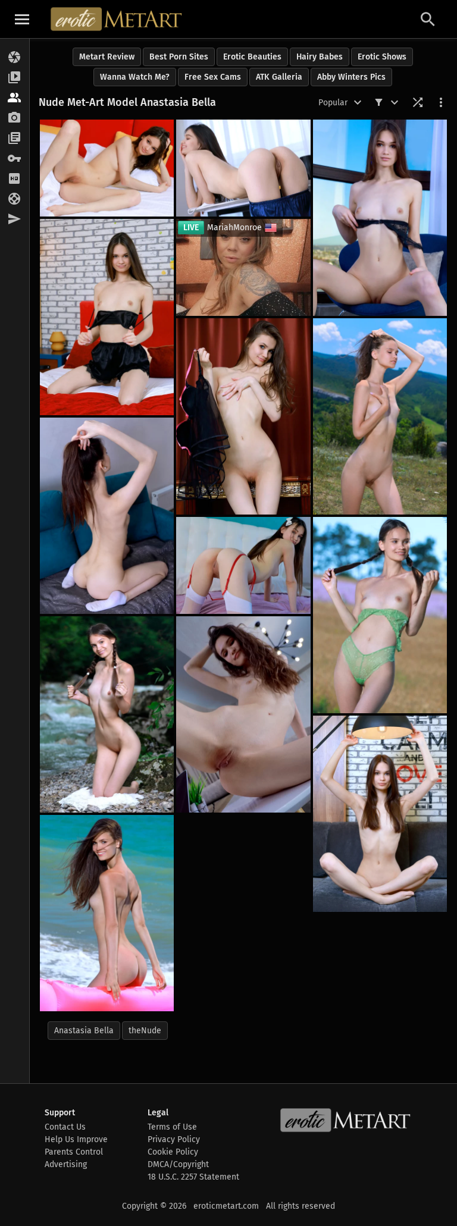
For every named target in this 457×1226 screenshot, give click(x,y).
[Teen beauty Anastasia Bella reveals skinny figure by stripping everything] (107, 515)
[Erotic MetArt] (117, 19)
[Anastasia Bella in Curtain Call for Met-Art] (243, 416)
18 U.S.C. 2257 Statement (193, 1177)
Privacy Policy (174, 1139)
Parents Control (74, 1152)
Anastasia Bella (84, 1031)
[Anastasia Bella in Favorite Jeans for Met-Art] (380, 217)
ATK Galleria (279, 77)
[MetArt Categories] (14, 138)
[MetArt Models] (14, 98)
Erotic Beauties (252, 57)
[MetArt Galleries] (14, 58)
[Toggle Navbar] (22, 19)
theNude (145, 1031)
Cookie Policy (173, 1152)
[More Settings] (441, 102)
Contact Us (65, 1127)
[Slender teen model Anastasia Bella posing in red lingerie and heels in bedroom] (243, 565)
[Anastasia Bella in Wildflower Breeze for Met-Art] (380, 416)
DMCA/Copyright (178, 1164)
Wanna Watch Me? (135, 77)
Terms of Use (172, 1127)
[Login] (14, 159)
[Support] (14, 199)
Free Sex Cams (212, 77)
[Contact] (14, 219)
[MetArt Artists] (14, 118)
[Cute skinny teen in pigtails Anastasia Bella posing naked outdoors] (380, 615)
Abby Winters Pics (351, 77)
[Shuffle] (418, 102)
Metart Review (106, 57)
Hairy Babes (319, 57)
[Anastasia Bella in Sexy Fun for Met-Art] (107, 317)
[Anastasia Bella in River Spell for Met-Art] (107, 714)
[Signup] (14, 179)
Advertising (66, 1164)
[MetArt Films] (14, 78)
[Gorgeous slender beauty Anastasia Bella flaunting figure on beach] (107, 913)
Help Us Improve (76, 1139)
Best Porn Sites (178, 57)
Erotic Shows (382, 57)
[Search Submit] (427, 19)
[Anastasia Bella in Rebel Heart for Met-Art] (380, 813)
